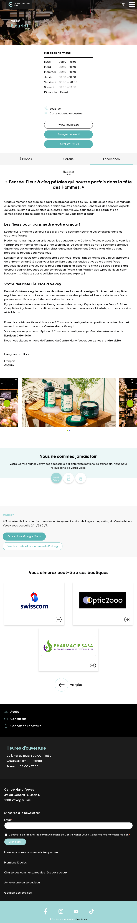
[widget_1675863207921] (34, 603)
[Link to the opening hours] (124, 4)
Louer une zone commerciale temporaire (31, 852)
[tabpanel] (68, 402)
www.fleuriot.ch (69, 124)
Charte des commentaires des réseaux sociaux (35, 872)
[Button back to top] (127, 914)
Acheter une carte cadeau (22, 882)
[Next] (7, 403)
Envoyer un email (69, 134)
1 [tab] (67, 430)
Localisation (111, 159)
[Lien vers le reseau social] (45, 914)
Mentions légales (15, 862)
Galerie (68, 159)
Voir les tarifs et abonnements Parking (32, 546)
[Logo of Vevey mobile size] (19, 5)
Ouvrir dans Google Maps (24, 536)
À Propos (25, 159)
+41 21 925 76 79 (68, 144)
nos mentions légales (115, 834)
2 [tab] (69, 430)
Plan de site (81, 919)
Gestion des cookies (18, 892)
